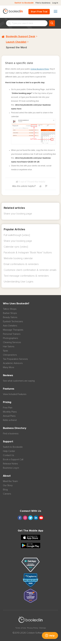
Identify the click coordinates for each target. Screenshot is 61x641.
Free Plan (7, 407)
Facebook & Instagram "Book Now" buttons (28, 252)
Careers (7, 494)
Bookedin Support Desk (20, 36)
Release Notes (10, 463)
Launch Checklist (16, 42)
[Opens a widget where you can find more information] (50, 636)
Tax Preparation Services (15, 359)
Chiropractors (10, 355)
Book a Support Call (13, 459)
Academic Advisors (13, 363)
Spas (5, 350)
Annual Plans (9, 416)
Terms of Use (20, 628)
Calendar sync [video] (16, 246)
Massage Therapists (13, 330)
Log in (55, 3)
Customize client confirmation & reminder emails (30, 270)
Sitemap (42, 628)
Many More (8, 367)
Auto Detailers (10, 325)
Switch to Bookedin (24, 3)
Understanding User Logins (18, 281)
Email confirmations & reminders (21, 264)
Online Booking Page (39, 69)
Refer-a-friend (10, 420)
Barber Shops (10, 313)
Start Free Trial (39, 11)
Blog (5, 489)
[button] (40, 186)
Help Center (9, 451)
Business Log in (11, 468)
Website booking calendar (18, 258)
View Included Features (14, 394)
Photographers (10, 338)
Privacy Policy (32, 628)
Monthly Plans (10, 412)
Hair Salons (8, 346)
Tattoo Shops (9, 309)
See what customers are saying (19, 381)
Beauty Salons (10, 317)
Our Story (8, 485)
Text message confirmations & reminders (26, 276)
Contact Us (8, 455)
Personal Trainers (11, 334)
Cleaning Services (12, 342)
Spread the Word (16, 47)
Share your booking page (18, 213)
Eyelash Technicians (13, 321)
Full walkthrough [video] (17, 235)
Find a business (43, 3)
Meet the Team (10, 481)
